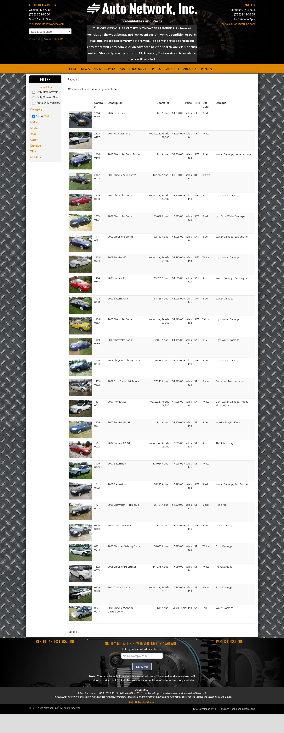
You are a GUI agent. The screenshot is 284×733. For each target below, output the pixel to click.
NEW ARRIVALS (91, 68)
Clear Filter (45, 87)
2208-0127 (97, 135)
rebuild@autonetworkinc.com (47, 24)
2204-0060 (97, 114)
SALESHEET (172, 68)
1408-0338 (97, 300)
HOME (73, 68)
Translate (57, 39)
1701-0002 (97, 444)
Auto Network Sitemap (142, 702)
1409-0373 (97, 465)
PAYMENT (207, 68)
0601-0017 (97, 609)
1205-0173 (97, 217)
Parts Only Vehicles (48, 102)
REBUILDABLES (138, 68)
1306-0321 (97, 424)
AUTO (39, 116)
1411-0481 (97, 238)
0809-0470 (97, 589)
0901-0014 (97, 547)
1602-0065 (97, 568)
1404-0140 (97, 155)
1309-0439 (97, 341)
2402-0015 (97, 176)
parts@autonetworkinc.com (238, 24)
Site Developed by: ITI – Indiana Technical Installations (224, 709)
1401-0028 (97, 506)
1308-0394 (97, 259)
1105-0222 (97, 382)
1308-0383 (97, 320)
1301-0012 (97, 403)
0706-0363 (97, 527)
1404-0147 (97, 279)
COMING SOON (115, 68)
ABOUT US (190, 68)
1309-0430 (97, 197)
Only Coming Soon (48, 97)
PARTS (156, 68)
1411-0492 (97, 485)
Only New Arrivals (47, 92)
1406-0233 (97, 362)
